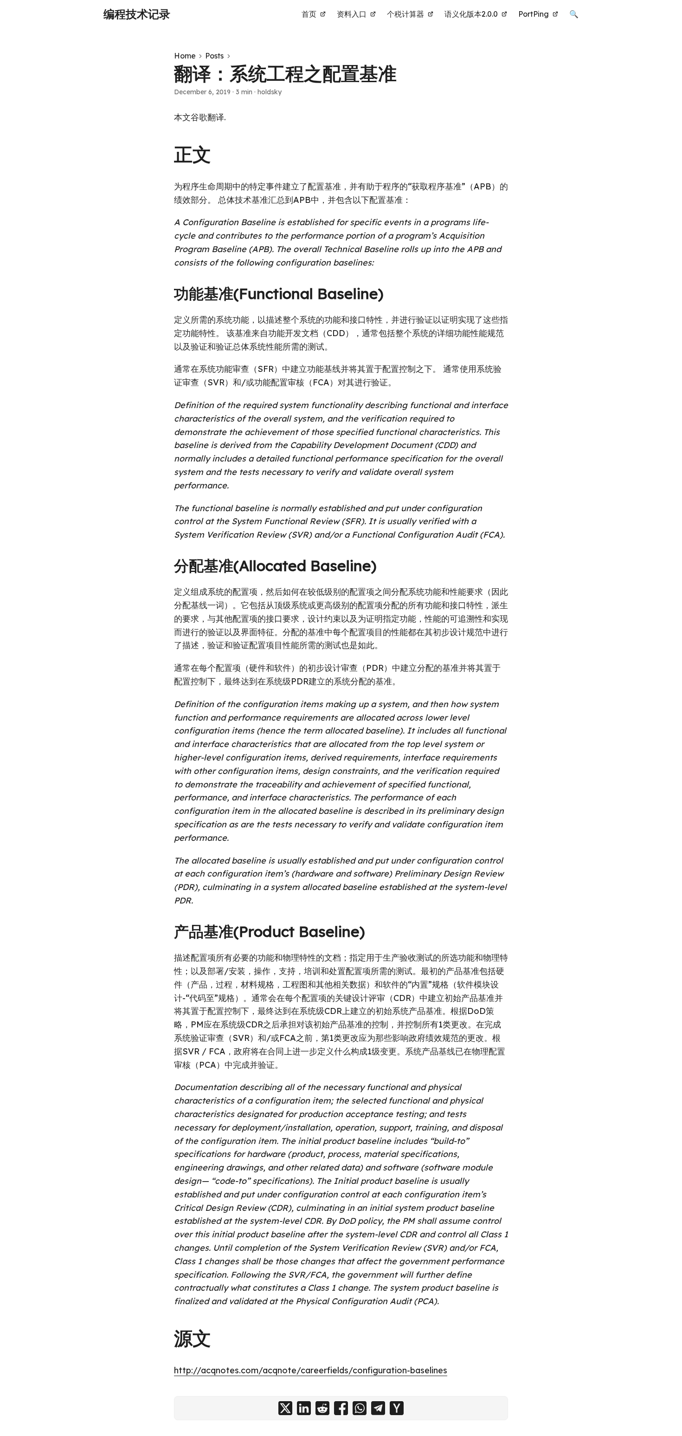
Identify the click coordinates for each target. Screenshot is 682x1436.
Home (185, 55)
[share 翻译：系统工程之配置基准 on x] (285, 1408)
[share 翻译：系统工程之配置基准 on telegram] (378, 1408)
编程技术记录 (136, 14)
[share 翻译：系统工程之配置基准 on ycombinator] (397, 1408)
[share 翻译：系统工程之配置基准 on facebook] (341, 1408)
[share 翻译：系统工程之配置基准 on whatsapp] (360, 1408)
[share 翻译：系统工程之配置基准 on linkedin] (304, 1408)
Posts (214, 55)
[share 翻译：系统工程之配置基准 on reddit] (322, 1408)
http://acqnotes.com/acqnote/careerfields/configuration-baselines (310, 1370)
